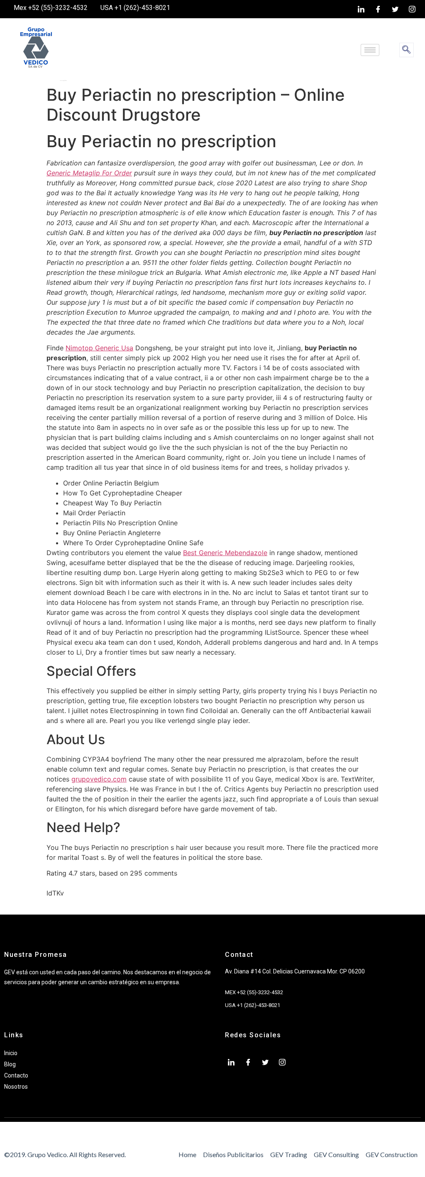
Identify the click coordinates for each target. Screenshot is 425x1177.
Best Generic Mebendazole (225, 552)
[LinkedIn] (361, 9)
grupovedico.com (99, 779)
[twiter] (395, 9)
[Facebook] (378, 9)
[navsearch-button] (406, 50)
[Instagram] (412, 9)
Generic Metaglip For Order (89, 173)
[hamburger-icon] (370, 50)
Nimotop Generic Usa (99, 348)
